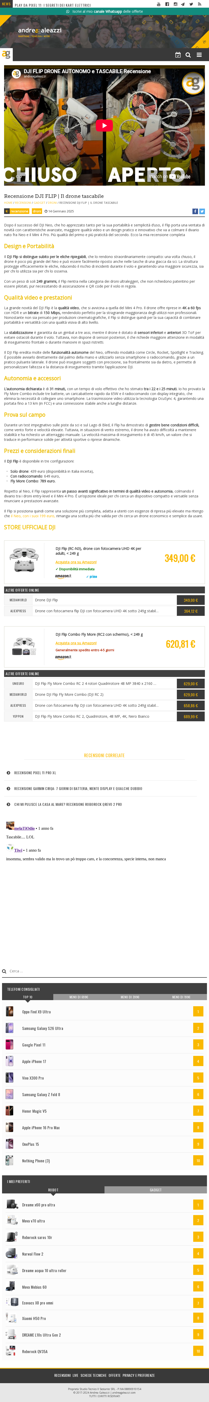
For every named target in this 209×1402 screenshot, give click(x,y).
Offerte (115, 1375)
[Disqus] (104, 883)
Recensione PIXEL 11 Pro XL (35, 772)
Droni (52, 203)
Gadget (39, 203)
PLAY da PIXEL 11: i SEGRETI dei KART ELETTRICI (53, 3)
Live (76, 1375)
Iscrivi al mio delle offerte (106, 11)
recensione (19, 211)
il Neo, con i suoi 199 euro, (33, 515)
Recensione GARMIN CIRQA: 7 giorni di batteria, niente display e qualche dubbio (78, 788)
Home (8, 203)
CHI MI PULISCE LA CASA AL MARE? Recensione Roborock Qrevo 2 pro (68, 804)
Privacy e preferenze (139, 1375)
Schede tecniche (94, 1375)
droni (37, 211)
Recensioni (23, 203)
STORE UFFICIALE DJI (30, 527)
